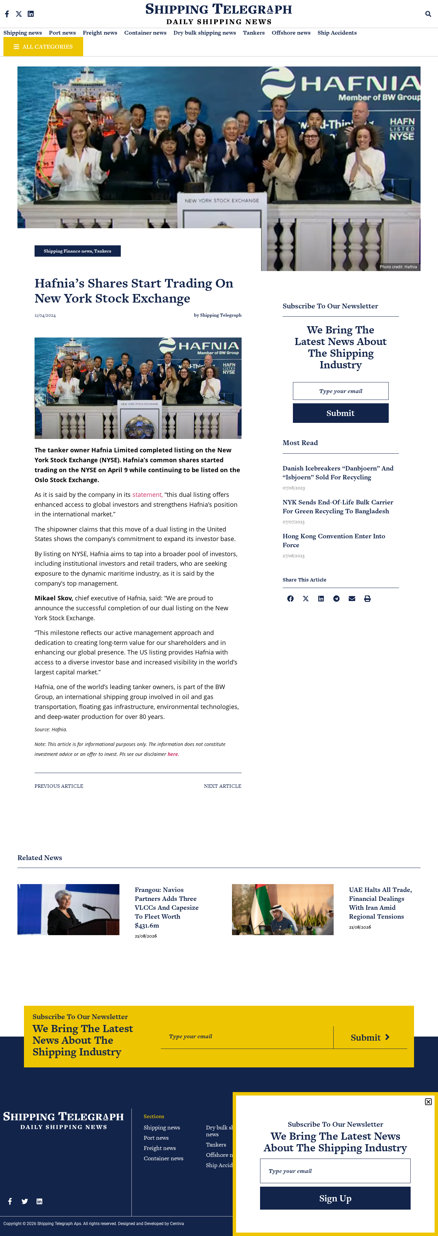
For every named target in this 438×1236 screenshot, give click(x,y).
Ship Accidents (337, 32)
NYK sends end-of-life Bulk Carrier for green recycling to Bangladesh (338, 507)
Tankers (254, 32)
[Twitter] (24, 1201)
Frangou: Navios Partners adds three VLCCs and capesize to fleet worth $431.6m (167, 907)
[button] (429, 14)
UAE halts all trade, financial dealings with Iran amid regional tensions (380, 903)
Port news (62, 32)
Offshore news (291, 32)
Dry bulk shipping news (204, 32)
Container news (145, 32)
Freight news (100, 32)
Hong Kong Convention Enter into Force (334, 540)
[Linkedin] (30, 14)
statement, (147, 494)
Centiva (177, 1223)
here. (173, 754)
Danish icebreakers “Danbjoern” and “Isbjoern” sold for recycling (338, 473)
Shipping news (22, 32)
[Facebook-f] (6, 14)
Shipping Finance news (68, 251)
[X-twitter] (18, 14)
